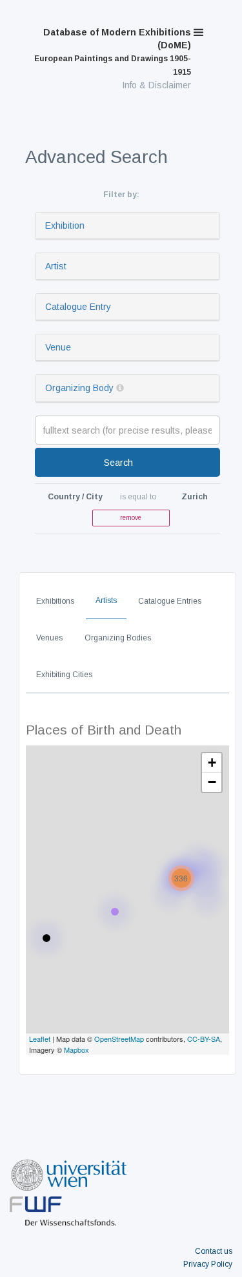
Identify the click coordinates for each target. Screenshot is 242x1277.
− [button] (212, 782)
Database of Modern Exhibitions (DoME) (112, 52)
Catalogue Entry (78, 307)
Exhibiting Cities (64, 674)
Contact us (213, 1251)
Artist (55, 266)
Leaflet (39, 1038)
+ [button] (212, 762)
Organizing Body (79, 388)
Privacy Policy (207, 1264)
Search (118, 462)
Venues (49, 637)
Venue (58, 347)
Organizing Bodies (118, 637)
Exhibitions (55, 601)
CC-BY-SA (203, 1038)
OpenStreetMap (119, 1038)
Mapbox (76, 1049)
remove (130, 517)
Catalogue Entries (169, 601)
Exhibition (65, 225)
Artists (106, 600)
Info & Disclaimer (156, 85)
